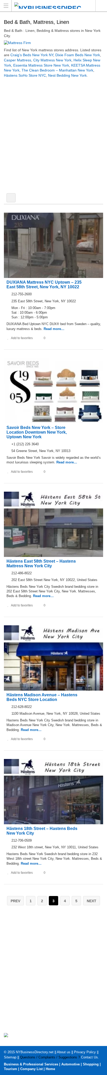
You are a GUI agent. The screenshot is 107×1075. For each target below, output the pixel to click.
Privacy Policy (85, 1052)
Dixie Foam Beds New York (77, 55)
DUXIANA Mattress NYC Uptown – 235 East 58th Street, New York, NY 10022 (44, 284)
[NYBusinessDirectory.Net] (48, 5)
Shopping (91, 1064)
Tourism (10, 1069)
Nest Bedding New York (67, 75)
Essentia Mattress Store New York (41, 65)
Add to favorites (22, 338)
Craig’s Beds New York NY (31, 55)
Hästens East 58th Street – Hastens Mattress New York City (41, 563)
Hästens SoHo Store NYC (25, 75)
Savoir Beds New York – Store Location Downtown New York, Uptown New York (36, 432)
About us (63, 1052)
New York (101, 5)
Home (50, 1069)
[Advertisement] (53, 136)
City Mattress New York (52, 60)
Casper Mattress (17, 60)
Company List (31, 1069)
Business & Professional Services (31, 1064)
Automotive (70, 1064)
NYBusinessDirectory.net (35, 1052)
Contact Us (89, 1057)
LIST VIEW (11, 197)
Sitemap (10, 1057)
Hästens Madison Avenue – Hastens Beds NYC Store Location (41, 697)
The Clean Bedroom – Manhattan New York (57, 70)
